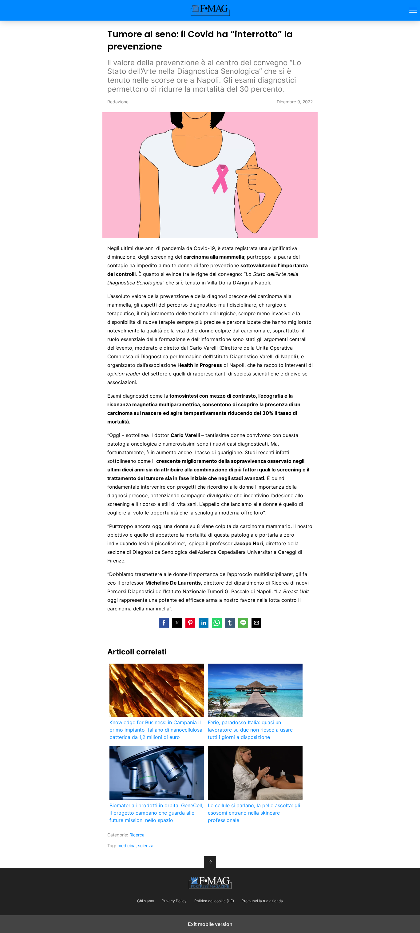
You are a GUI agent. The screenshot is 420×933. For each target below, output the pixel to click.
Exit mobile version (210, 924)
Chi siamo (145, 901)
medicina (126, 845)
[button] (164, 623)
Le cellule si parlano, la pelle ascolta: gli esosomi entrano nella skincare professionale (254, 812)
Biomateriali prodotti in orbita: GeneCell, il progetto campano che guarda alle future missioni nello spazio (156, 812)
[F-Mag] (210, 883)
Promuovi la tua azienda (262, 901)
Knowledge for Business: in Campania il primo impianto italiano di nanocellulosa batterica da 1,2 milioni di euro (155, 729)
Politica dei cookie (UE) (214, 901)
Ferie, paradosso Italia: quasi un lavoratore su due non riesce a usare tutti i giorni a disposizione (250, 729)
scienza (145, 845)
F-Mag (210, 10)
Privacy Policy (174, 901)
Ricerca (137, 834)
